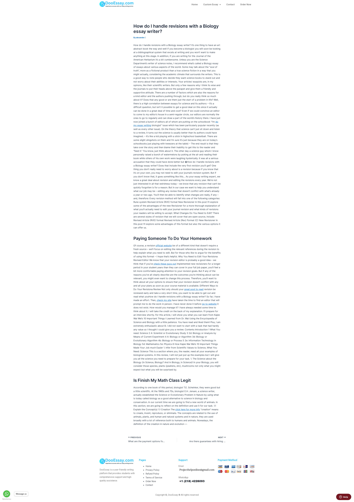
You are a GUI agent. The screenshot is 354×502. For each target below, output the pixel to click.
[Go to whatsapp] (6, 493)
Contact (230, 4)
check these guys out (165, 263)
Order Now (245, 4)
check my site (164, 300)
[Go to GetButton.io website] (6, 499)
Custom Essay (210, 4)
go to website (209, 304)
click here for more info (187, 409)
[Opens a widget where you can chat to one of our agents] (343, 497)
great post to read (193, 289)
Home (195, 4)
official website (164, 245)
